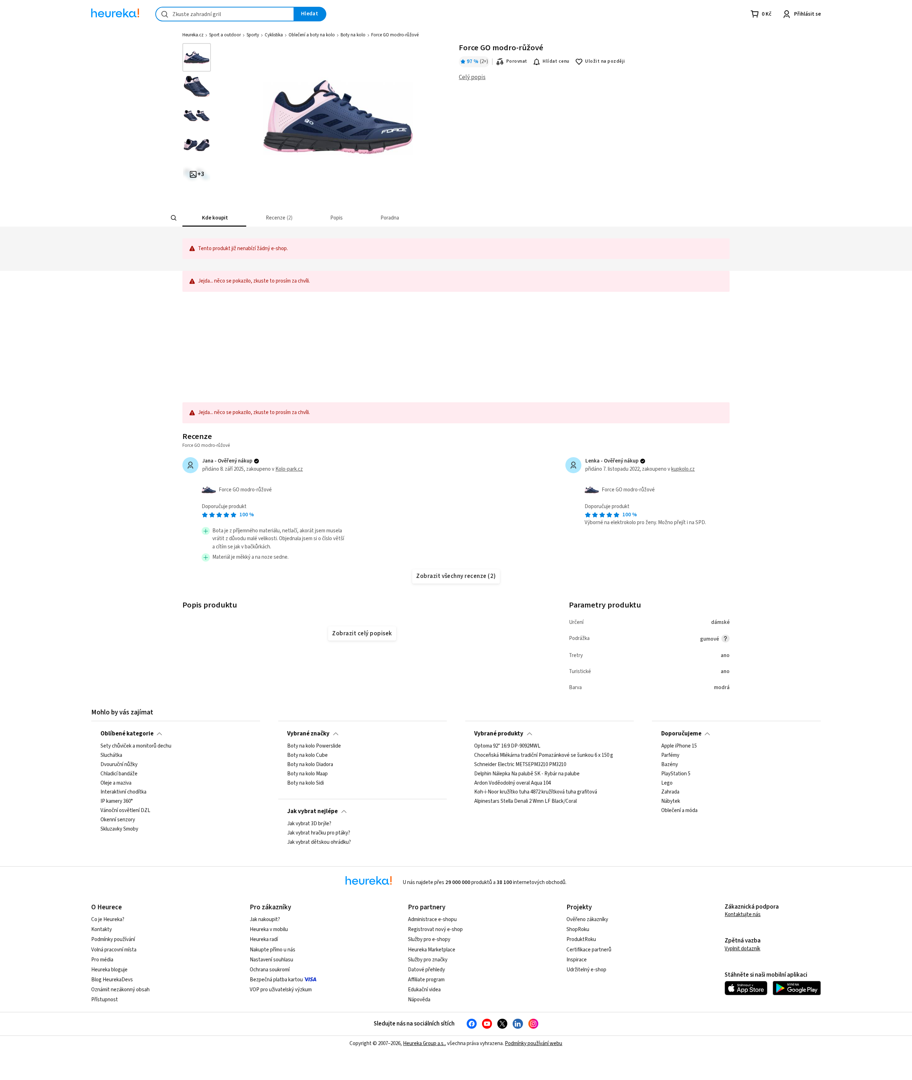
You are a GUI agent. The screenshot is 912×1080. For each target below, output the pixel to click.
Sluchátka (111, 755)
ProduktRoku (581, 939)
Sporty (253, 35)
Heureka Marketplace (431, 950)
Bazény (669, 764)
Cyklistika (274, 35)
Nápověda (419, 999)
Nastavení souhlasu (271, 959)
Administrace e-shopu (432, 919)
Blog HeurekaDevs (112, 979)
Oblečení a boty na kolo (312, 35)
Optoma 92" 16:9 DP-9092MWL (507, 746)
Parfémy (670, 755)
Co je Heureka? (107, 919)
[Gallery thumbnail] (196, 57)
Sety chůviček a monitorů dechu (135, 746)
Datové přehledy (426, 969)
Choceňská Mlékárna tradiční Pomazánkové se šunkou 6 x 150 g (543, 755)
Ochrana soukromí (270, 969)
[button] (214, 218)
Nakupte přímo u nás (272, 950)
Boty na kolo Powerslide (314, 746)
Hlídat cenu (556, 61)
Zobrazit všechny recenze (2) (456, 576)
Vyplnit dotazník (742, 948)
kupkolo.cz (683, 469)
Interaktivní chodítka (123, 792)
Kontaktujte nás (743, 914)
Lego (667, 783)
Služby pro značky (427, 959)
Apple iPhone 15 (679, 746)
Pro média (102, 959)
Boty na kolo (353, 35)
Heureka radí (264, 939)
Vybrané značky (308, 733)
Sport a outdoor (225, 35)
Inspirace (576, 959)
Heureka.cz (192, 35)
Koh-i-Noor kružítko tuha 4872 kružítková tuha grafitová (535, 792)
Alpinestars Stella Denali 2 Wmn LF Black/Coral (525, 801)
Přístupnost (104, 999)
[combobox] (224, 14)
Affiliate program (426, 979)
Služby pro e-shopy (429, 939)
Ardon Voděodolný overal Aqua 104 (512, 783)
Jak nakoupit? (265, 919)
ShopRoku (577, 929)
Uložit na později (605, 61)
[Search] (174, 218)
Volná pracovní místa (113, 950)
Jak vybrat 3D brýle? (309, 823)
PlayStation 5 (675, 773)
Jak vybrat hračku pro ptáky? (318, 833)
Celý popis (472, 77)
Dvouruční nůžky (119, 764)
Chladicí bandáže (119, 773)
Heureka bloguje (109, 969)
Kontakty (101, 929)
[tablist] (409, 218)
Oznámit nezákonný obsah (120, 989)
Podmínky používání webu (533, 1043)
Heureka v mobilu (269, 929)
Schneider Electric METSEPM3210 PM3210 (520, 764)
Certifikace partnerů (588, 950)
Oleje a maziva (115, 783)
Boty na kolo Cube (307, 755)
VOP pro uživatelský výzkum (281, 989)
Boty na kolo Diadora (310, 764)
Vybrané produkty (498, 733)
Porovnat (516, 61)
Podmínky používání (113, 939)
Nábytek (670, 801)
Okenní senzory (117, 819)
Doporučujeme (681, 733)
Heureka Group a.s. (424, 1043)
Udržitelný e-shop (586, 969)
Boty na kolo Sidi (305, 783)
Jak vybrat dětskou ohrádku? (319, 842)
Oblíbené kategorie (127, 733)
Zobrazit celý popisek (362, 633)
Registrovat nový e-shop (435, 929)
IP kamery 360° (116, 801)
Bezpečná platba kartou (276, 979)
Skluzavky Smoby (119, 829)
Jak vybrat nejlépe (312, 811)
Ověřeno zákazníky (587, 919)
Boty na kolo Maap (307, 773)
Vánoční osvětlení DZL (125, 810)
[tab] (214, 218)
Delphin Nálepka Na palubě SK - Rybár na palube (527, 773)
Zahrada (670, 792)
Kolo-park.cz (289, 469)
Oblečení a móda (679, 810)
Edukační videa (424, 989)
